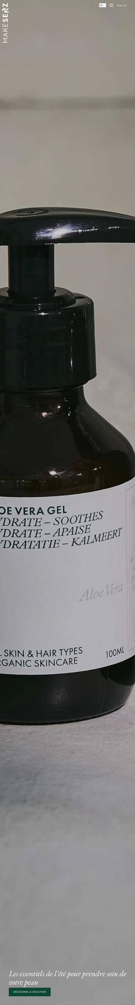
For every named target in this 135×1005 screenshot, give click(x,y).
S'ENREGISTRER (67, 534)
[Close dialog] (102, 479)
